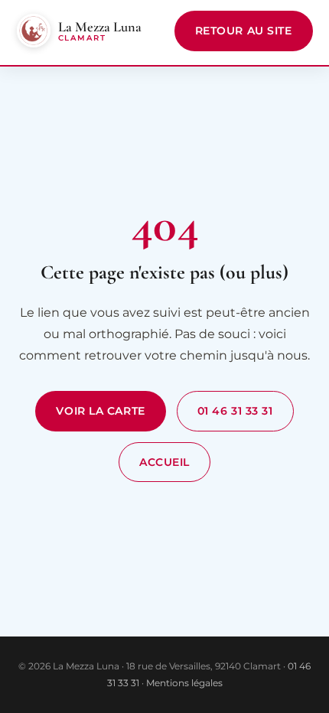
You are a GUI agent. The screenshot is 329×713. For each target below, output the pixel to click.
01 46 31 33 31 (235, 411)
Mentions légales (184, 683)
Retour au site (243, 30)
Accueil (164, 462)
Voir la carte (100, 411)
